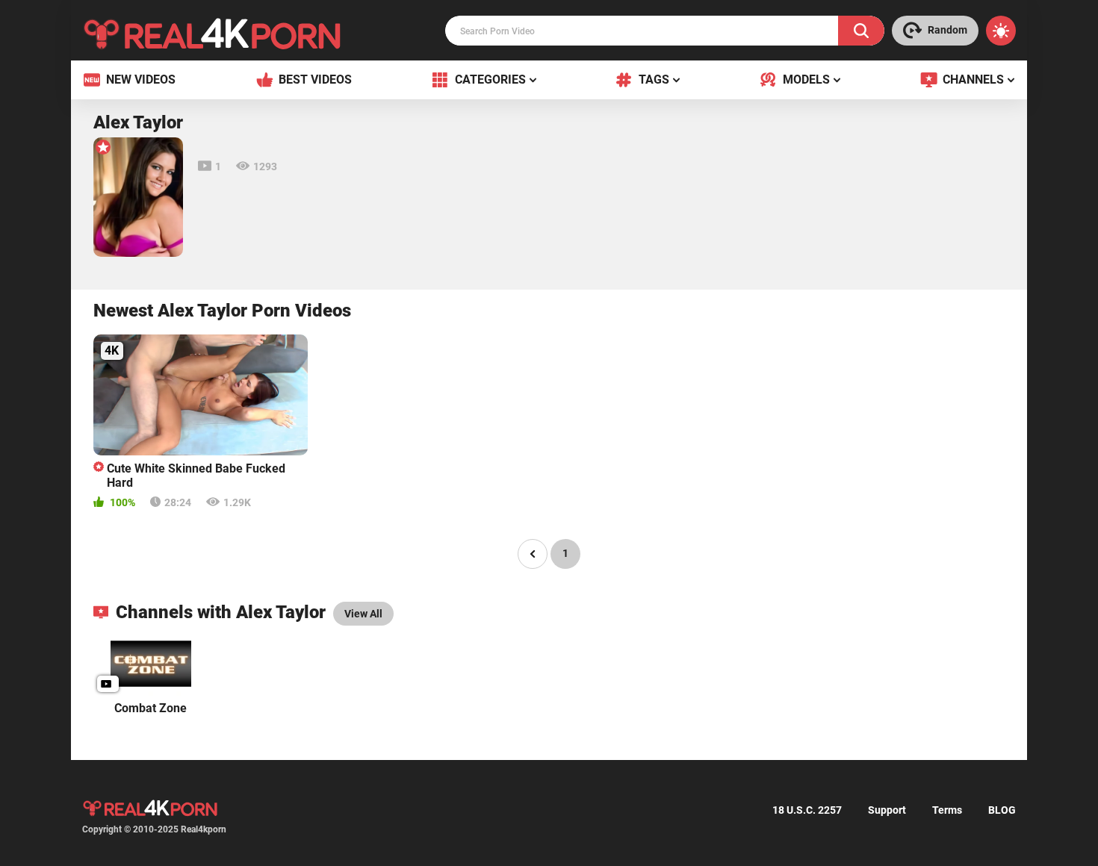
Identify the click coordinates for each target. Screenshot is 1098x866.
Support (887, 810)
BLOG (1002, 810)
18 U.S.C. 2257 (807, 810)
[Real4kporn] (212, 33)
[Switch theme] (1001, 31)
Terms (947, 810)
